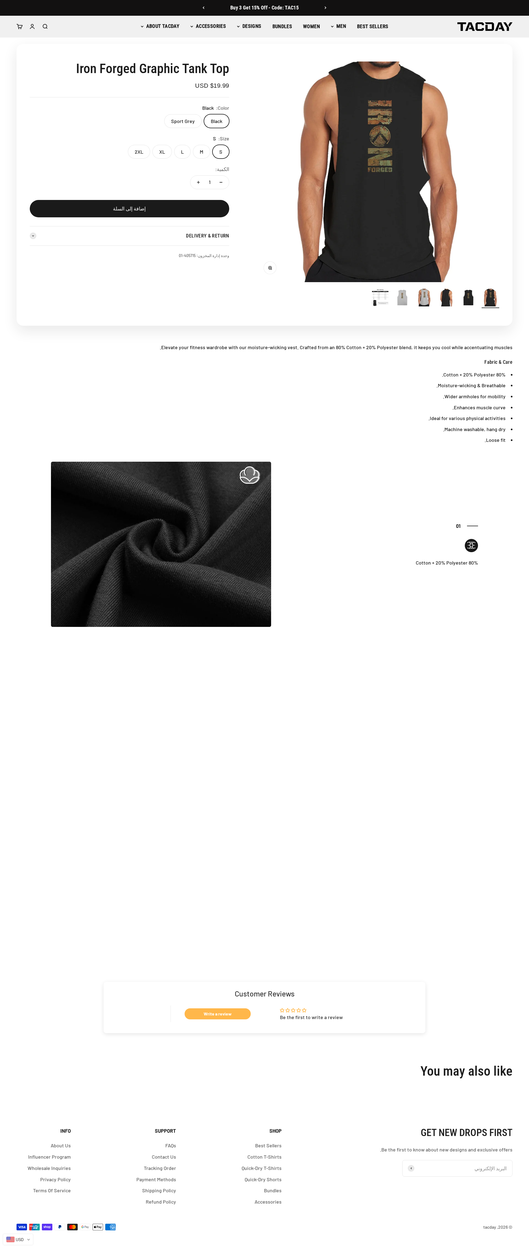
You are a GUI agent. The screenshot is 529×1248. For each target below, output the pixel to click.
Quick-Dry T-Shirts (262, 1168)
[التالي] (203, 8)
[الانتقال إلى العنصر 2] (468, 298)
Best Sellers (372, 26)
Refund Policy (161, 1202)
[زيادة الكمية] (198, 182)
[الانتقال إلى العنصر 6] (380, 298)
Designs (251, 26)
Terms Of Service (52, 1190)
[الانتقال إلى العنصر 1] (490, 298)
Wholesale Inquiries (49, 1168)
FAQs (170, 1145)
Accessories (211, 26)
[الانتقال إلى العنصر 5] (402, 298)
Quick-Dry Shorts (263, 1179)
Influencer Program (49, 1157)
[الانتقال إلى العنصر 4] (424, 298)
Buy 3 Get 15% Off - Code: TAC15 (264, 7)
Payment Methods (156, 1179)
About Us (61, 1145)
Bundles (282, 26)
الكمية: (222, 169)
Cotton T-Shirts (264, 1157)
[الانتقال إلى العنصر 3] (446, 298)
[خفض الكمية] (221, 182)
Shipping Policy (159, 1190)
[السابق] (325, 8)
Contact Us (164, 1157)
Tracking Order (160, 1168)
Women (311, 26)
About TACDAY (162, 26)
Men (341, 26)
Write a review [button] (218, 1013)
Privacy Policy (55, 1179)
